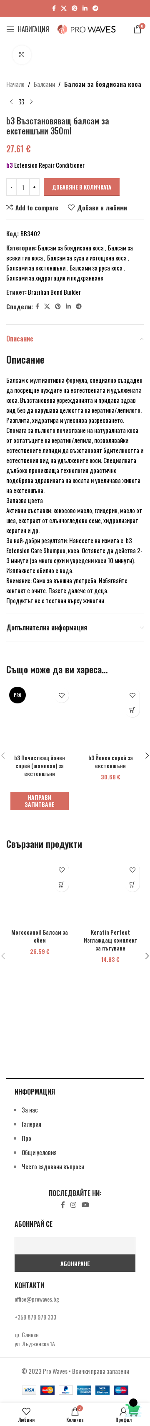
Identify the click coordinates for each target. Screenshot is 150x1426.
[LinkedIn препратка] (85, 8)
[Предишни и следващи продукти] (11, 102)
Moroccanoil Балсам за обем (39, 936)
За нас (30, 1109)
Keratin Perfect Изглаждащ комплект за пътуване (111, 940)
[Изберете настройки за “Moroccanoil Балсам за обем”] (61, 884)
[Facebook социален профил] (54, 8)
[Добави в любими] (61, 695)
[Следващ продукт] (31, 102)
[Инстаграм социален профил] (73, 1205)
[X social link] (63, 8)
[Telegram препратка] (95, 8)
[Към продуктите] (21, 102)
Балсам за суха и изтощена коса (87, 257)
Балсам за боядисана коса (102, 83)
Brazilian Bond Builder (54, 291)
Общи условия (39, 1152)
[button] (132, 710)
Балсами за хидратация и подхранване (54, 277)
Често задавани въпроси (53, 1166)
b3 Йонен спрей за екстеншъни (110, 761)
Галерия (31, 1123)
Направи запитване (40, 801)
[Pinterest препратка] (74, 8)
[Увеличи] (21, 55)
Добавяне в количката (81, 187)
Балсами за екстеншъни (35, 267)
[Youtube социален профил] (85, 1205)
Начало (15, 83)
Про (26, 1138)
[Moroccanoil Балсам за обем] (39, 891)
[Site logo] (87, 28)
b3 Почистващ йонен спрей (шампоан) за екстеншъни (39, 765)
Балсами (44, 83)
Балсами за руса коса (96, 267)
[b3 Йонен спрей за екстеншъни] (110, 717)
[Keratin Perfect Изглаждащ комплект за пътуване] (110, 891)
